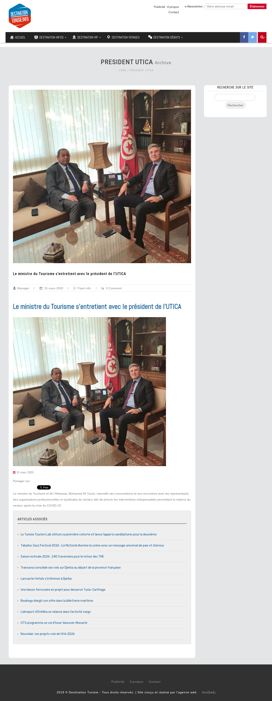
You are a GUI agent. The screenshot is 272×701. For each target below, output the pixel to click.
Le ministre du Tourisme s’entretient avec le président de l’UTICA (70, 274)
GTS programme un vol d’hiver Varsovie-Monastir (54, 623)
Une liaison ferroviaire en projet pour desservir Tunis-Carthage (63, 590)
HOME (122, 70)
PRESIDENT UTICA (141, 70)
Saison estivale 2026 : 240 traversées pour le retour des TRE (62, 556)
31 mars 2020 (53, 288)
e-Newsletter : (195, 6)
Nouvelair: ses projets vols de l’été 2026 (48, 634)
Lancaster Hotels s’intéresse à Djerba (46, 578)
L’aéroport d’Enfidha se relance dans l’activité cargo (56, 612)
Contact (174, 12)
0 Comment (114, 288)
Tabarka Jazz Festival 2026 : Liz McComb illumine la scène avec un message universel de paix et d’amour (92, 545)
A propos (173, 7)
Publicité (159, 7)
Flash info (84, 288)
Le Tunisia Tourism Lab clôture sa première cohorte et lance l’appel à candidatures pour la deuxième (89, 534)
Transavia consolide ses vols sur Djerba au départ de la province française (71, 567)
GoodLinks (208, 692)
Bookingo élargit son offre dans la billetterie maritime (57, 601)
